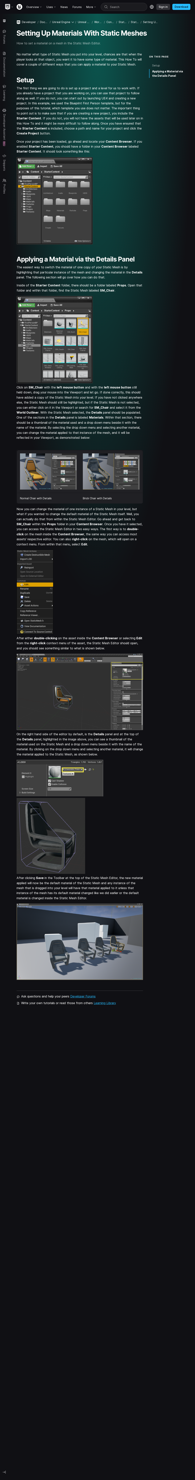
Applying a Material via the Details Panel (167, 73)
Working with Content (98, 22)
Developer (29, 22)
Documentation (44, 22)
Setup (156, 65)
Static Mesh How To (135, 22)
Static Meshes (123, 22)
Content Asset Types (110, 22)
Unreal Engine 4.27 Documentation (84, 22)
